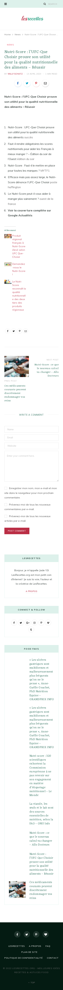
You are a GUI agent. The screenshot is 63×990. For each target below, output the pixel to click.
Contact (53, 958)
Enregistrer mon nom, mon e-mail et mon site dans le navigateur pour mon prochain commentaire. (30, 493)
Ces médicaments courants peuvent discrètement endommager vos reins (15, 393)
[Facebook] (17, 934)
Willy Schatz (15, 74)
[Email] (45, 83)
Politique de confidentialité (23, 958)
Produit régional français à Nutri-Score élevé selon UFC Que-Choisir (18, 246)
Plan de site (29, 952)
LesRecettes (16, 946)
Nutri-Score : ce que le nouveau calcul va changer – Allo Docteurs (46, 370)
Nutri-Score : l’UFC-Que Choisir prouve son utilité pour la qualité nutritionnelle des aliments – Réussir (41, 864)
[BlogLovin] (46, 934)
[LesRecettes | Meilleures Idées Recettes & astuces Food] (31, 18)
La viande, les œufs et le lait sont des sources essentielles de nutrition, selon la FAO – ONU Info (41, 813)
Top (32, 982)
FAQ (48, 946)
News (10, 45)
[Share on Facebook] (17, 83)
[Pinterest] (36, 83)
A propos (31, 591)
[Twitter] (27, 934)
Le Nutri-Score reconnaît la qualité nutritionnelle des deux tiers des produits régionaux (19, 295)
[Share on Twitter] (26, 83)
